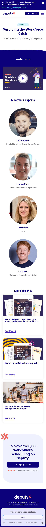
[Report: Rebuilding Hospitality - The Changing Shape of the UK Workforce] (23, 315)
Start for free (32, 13)
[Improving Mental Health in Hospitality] (23, 358)
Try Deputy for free (23, 464)
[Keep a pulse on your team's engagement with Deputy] (23, 402)
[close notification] (43, 3)
